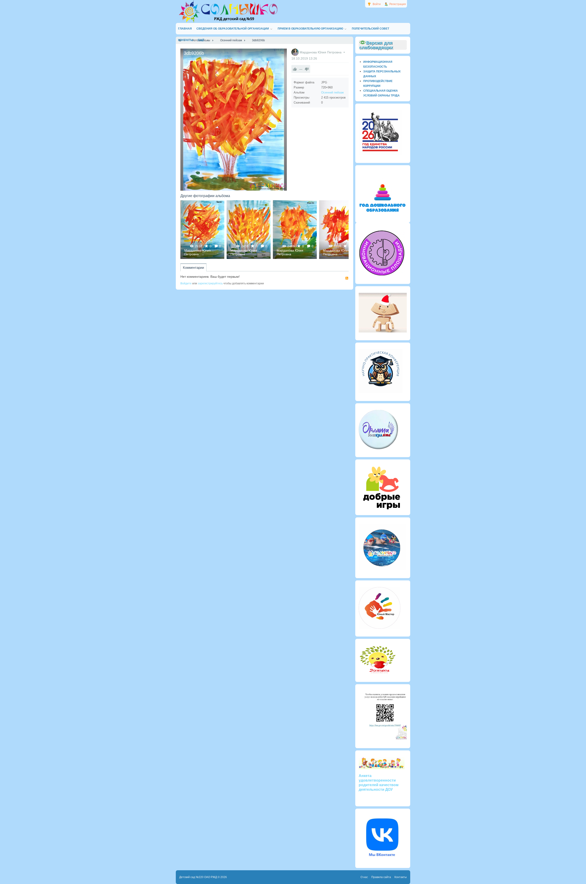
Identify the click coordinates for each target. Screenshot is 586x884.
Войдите (186, 283)
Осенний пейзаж (332, 92)
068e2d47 (248, 229)
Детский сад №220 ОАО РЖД (198, 877)
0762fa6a (202, 229)
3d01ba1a (295, 229)
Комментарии (193, 267)
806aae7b (341, 229)
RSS (347, 278)
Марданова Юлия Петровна (321, 52)
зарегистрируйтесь (210, 283)
